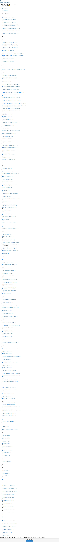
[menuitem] (0, 1)
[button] (0, 0)
